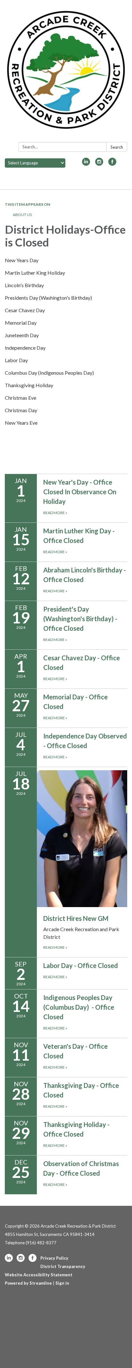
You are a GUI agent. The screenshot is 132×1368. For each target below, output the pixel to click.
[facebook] (112, 164)
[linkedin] (86, 164)
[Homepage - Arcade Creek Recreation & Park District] (66, 72)
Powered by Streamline (28, 1283)
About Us (22, 214)
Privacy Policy (54, 1258)
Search (117, 147)
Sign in (62, 1283)
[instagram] (99, 164)
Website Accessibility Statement (38, 1274)
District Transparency (62, 1266)
